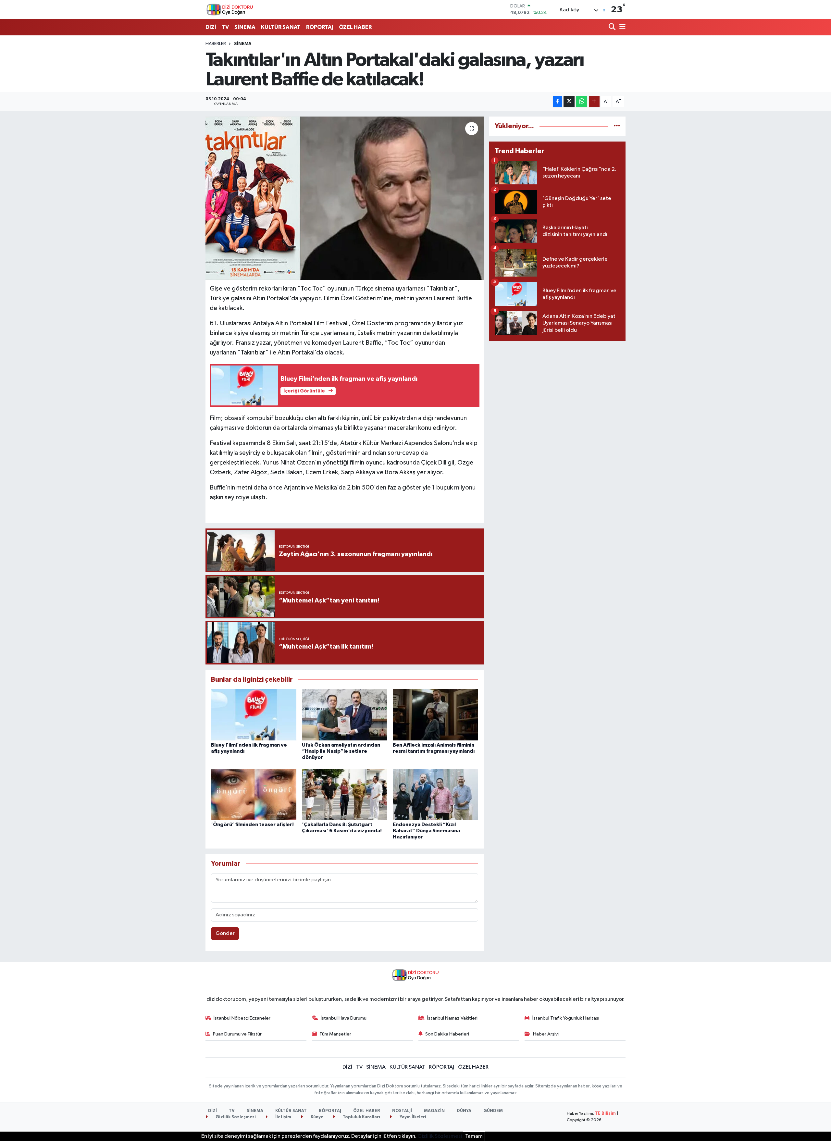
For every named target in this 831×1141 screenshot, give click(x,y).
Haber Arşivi (546, 1034)
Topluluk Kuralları (361, 1117)
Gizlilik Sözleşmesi (235, 1117)
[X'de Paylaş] (569, 101)
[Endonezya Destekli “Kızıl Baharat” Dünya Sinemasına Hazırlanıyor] (435, 794)
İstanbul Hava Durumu (343, 1018)
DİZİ (210, 27)
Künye (316, 1117)
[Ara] (613, 27)
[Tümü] (617, 126)
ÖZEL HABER (355, 27)
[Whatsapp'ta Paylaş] (581, 101)
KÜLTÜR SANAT (281, 27)
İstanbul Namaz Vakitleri (452, 1018)
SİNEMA (244, 27)
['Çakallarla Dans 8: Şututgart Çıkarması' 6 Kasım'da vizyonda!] (344, 794)
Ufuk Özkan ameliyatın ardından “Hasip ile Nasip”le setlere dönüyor (341, 751)
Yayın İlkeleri (412, 1117)
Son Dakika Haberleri (447, 1034)
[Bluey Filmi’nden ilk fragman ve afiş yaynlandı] (253, 714)
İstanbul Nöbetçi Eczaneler (242, 1018)
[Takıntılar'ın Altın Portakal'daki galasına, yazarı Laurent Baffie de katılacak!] (344, 198)
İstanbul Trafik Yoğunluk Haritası (565, 1018)
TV (225, 27)
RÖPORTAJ (319, 27)
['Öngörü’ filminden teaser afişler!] (253, 794)
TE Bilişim (605, 1113)
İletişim (282, 1117)
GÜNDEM (493, 1111)
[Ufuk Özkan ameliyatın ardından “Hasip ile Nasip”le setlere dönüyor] (344, 714)
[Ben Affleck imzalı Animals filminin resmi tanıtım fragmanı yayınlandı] (435, 714)
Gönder (225, 933)
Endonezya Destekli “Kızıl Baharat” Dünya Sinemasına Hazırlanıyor (426, 830)
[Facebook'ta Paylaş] (557, 101)
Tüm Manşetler (335, 1034)
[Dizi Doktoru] (229, 9)
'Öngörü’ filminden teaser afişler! (252, 824)
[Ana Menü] (621, 27)
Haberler (215, 44)
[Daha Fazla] (594, 101)
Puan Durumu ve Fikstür (237, 1034)
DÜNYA (464, 1111)
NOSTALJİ (402, 1111)
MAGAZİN (434, 1111)
